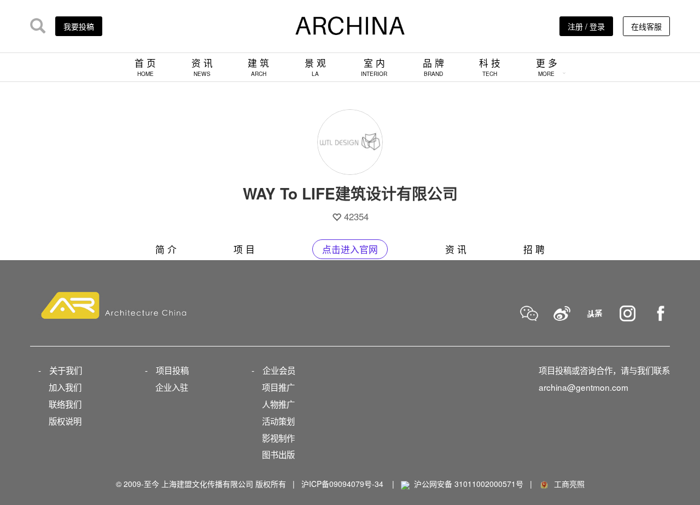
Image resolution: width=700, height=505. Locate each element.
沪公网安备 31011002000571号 (468, 483)
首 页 (145, 67)
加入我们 (65, 387)
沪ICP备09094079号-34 (342, 483)
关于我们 (65, 370)
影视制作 (278, 438)
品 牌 (433, 67)
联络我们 (65, 404)
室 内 (374, 67)
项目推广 (278, 387)
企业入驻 (171, 387)
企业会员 (278, 370)
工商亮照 (567, 483)
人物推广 (278, 404)
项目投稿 (172, 370)
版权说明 (65, 421)
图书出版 (278, 454)
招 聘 (534, 249)
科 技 (489, 67)
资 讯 (202, 67)
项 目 (244, 249)
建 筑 (258, 67)
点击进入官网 (350, 249)
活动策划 (278, 421)
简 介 (166, 249)
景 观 (315, 67)
